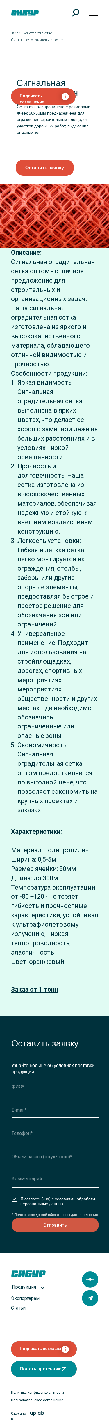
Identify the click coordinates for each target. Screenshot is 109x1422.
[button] (45, 168)
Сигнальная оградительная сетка (37, 40)
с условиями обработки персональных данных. (58, 1201)
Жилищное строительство (31, 33)
